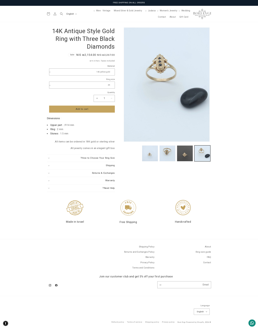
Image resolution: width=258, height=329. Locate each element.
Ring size (110, 79)
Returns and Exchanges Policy (139, 252)
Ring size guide (203, 252)
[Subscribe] (160, 284)
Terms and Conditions (143, 267)
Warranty (150, 257)
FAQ (209, 257)
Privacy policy (168, 322)
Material (111, 66)
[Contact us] (252, 323)
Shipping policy (152, 322)
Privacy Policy (147, 262)
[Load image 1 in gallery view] (202, 153)
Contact (207, 262)
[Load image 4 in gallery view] (150, 153)
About (208, 246)
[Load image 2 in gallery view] (185, 153)
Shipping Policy (147, 246)
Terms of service (134, 322)
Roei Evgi (182, 322)
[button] (183, 11)
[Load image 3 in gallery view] (167, 153)
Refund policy (118, 322)
